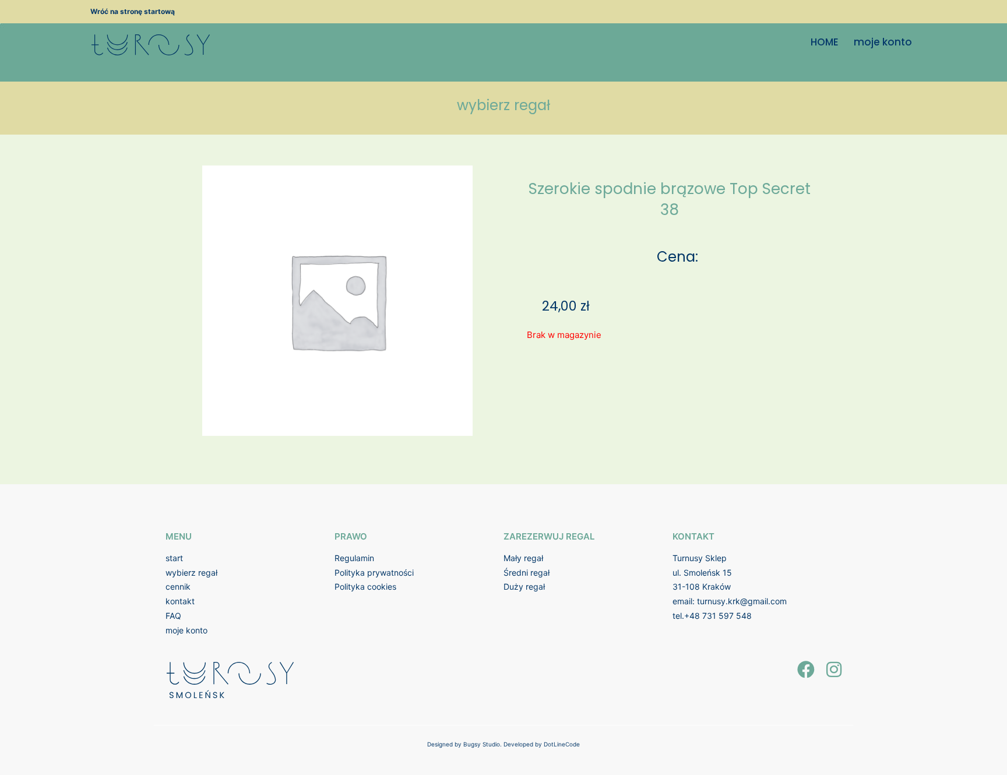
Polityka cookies (365, 586)
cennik (178, 586)
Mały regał (523, 558)
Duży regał (524, 586)
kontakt (180, 601)
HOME (825, 42)
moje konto (883, 42)
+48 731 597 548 (718, 616)
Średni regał (527, 572)
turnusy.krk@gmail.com (742, 601)
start (174, 558)
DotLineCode (562, 744)
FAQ (173, 616)
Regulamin (354, 558)
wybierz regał (191, 572)
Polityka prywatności (374, 572)
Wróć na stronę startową (132, 11)
